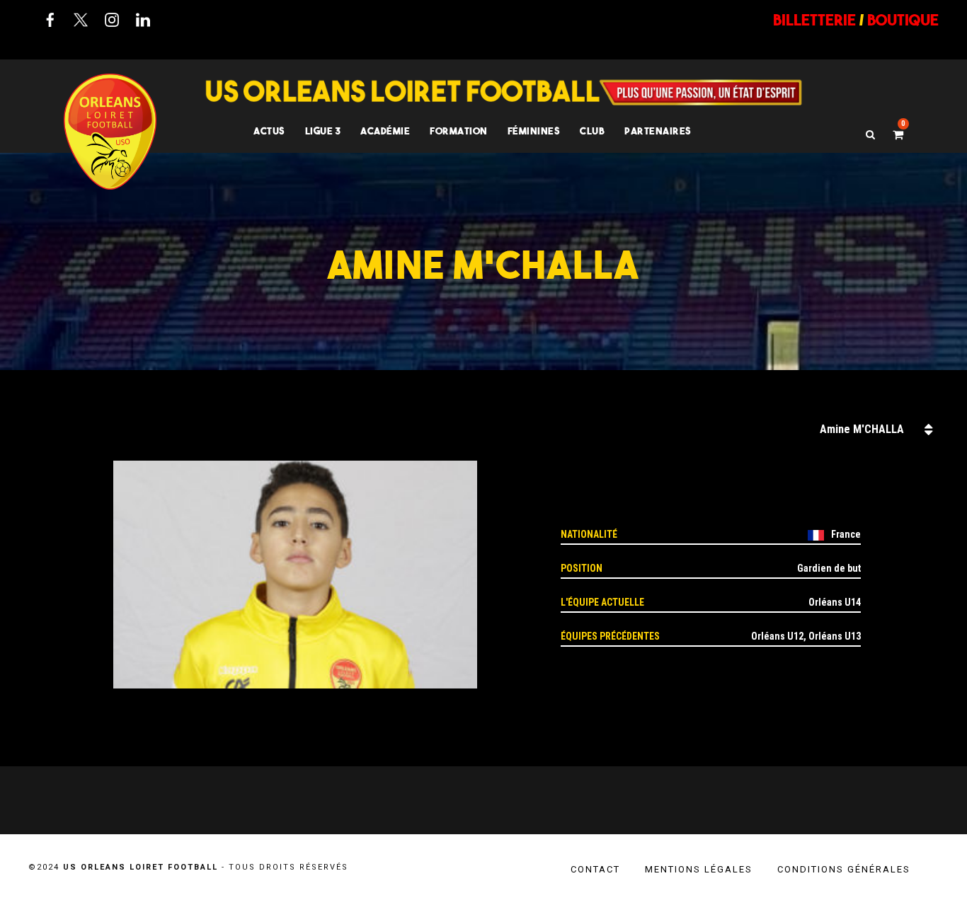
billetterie (814, 20)
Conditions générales (843, 869)
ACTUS (269, 131)
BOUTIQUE (903, 20)
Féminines (534, 131)
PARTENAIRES (658, 131)
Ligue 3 (323, 131)
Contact (595, 869)
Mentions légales (699, 869)
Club (592, 131)
